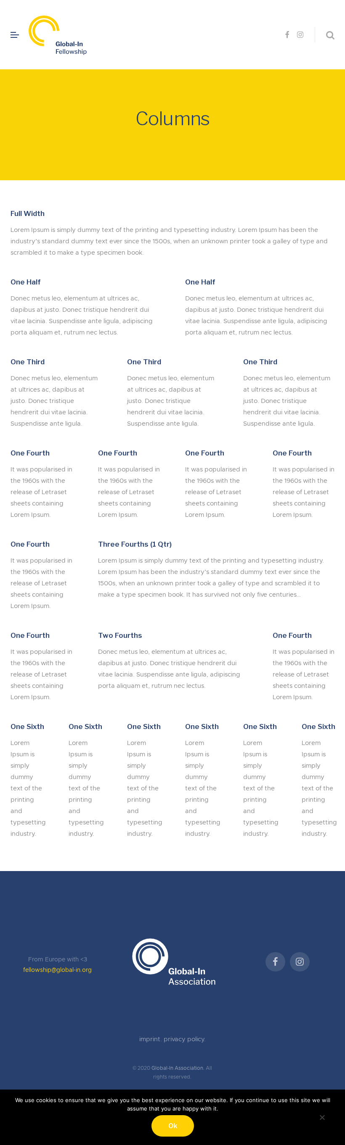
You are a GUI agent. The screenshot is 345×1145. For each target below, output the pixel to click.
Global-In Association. (177, 1068)
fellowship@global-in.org (57, 970)
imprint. (151, 1039)
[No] (322, 1116)
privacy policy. (185, 1039)
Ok (172, 1126)
